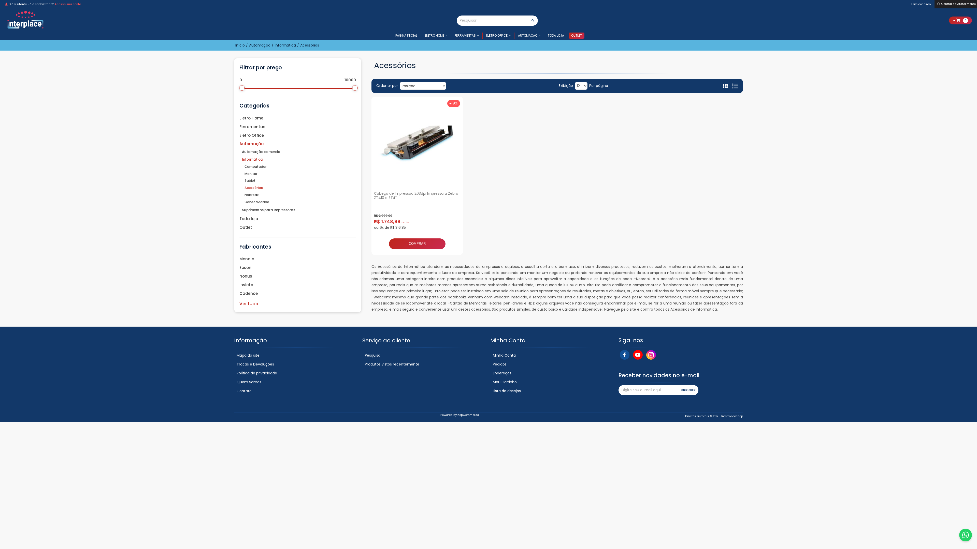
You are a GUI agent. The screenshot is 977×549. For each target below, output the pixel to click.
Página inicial (406, 35)
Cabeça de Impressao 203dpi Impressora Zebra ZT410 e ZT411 (416, 195)
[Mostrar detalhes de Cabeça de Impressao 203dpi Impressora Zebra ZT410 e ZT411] (417, 142)
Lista (735, 86)
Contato (244, 390)
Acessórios (254, 188)
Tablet (250, 180)
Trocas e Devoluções (255, 364)
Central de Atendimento (958, 4)
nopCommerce (468, 415)
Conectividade (257, 202)
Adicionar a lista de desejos (455, 247)
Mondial (247, 259)
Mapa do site (248, 355)
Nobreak (252, 195)
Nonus (245, 276)
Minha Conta (504, 355)
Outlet (576, 35)
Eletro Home (434, 35)
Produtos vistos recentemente (392, 364)
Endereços (502, 373)
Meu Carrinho (505, 382)
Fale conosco (921, 4)
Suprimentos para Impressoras (268, 210)
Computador (256, 166)
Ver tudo (248, 304)
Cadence (248, 293)
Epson (245, 267)
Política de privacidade (257, 373)
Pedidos (500, 364)
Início (240, 45)
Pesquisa (372, 355)
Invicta (246, 284)
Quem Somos (249, 382)
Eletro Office (497, 35)
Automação (527, 35)
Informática (252, 159)
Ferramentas (465, 35)
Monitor (251, 174)
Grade (726, 86)
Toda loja (556, 35)
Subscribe (688, 390)
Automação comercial (261, 151)
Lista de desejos (507, 390)
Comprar (417, 244)
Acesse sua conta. (68, 4)
